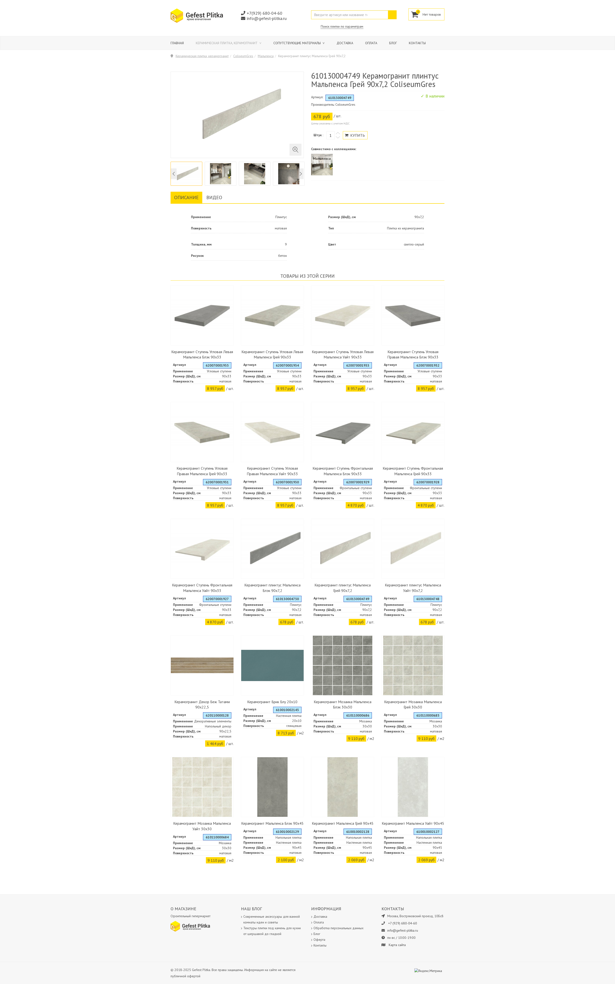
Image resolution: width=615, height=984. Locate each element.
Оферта (319, 939)
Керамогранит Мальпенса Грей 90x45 (343, 823)
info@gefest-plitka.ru (267, 18)
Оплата (371, 43)
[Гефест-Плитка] (197, 15)
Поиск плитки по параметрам (342, 26)
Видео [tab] (214, 197)
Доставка (345, 43)
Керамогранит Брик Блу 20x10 (272, 701)
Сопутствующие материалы (297, 43)
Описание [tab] (186, 197)
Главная (177, 43)
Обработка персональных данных (338, 928)
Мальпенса (266, 56)
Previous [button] (174, 173)
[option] (186, 174)
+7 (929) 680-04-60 (402, 923)
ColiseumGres (243, 56)
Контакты (417, 43)
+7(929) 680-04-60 (264, 13)
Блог (393, 43)
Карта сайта (397, 945)
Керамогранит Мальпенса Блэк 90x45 (272, 823)
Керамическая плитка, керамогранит (227, 43)
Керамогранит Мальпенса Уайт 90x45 (413, 823)
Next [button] (301, 173)
